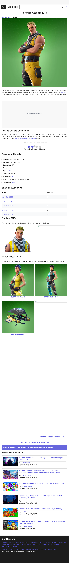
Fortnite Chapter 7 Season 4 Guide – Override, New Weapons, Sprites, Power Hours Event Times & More (39, 471)
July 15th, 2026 (7, 197)
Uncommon (12, 168)
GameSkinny (16, 544)
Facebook (23, 447)
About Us (4, 549)
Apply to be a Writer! (50, 549)
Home (4, 17)
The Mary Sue (37, 544)
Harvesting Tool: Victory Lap (51, 437)
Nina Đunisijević (27, 486)
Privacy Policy (30, 549)
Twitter (14, 447)
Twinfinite (5, 542)
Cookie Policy (20, 549)
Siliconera (41, 542)
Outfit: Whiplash (18, 297)
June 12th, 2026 (7, 210)
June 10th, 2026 (7, 215)
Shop (13, 176)
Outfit (9, 171)
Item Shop (63, 92)
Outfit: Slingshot (51, 297)
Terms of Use (39, 549)
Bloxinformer (5, 546)
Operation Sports (27, 544)
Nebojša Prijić (26, 475)
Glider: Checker (17, 334)
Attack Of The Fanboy (21, 542)
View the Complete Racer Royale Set (34, 442)
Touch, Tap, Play (47, 544)
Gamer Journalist (7, 544)
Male (13, 182)
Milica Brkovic (26, 462)
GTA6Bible (14, 546)
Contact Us (12, 549)
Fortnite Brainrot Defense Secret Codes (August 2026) (40, 509)
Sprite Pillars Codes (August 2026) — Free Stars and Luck (41, 483)
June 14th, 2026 (7, 206)
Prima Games (33, 542)
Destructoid (62, 542)
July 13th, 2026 (7, 201)
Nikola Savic (26, 501)
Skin (8, 17)
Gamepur (11, 542)
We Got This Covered (52, 542)
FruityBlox (56, 544)
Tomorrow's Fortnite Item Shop (25, 138)
